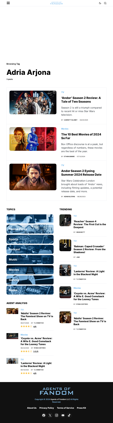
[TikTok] (69, 415)
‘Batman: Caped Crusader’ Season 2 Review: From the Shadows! (90, 249)
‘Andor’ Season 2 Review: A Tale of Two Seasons (81, 99)
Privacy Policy (46, 408)
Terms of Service (65, 408)
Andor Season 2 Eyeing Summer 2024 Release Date (81, 172)
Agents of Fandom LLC (60, 399)
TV (62, 92)
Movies (64, 128)
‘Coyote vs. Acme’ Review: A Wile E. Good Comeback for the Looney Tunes (36, 341)
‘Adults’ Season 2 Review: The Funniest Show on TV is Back (37, 316)
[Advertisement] (56, 34)
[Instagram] (56, 415)
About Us (31, 408)
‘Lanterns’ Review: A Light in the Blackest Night (36, 365)
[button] (8, 3)
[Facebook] (43, 415)
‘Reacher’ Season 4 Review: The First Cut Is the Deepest (90, 224)
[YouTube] (62, 415)
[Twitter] (50, 415)
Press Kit (81, 408)
